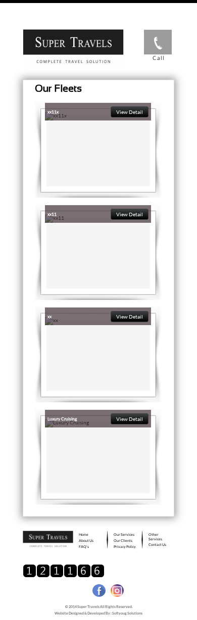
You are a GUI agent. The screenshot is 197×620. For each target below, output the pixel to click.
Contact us (157, 544)
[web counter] (64, 576)
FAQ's (84, 546)
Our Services (124, 534)
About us (86, 540)
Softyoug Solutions (127, 613)
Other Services (155, 536)
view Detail (129, 112)
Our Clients (123, 540)
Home (83, 534)
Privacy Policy (125, 546)
